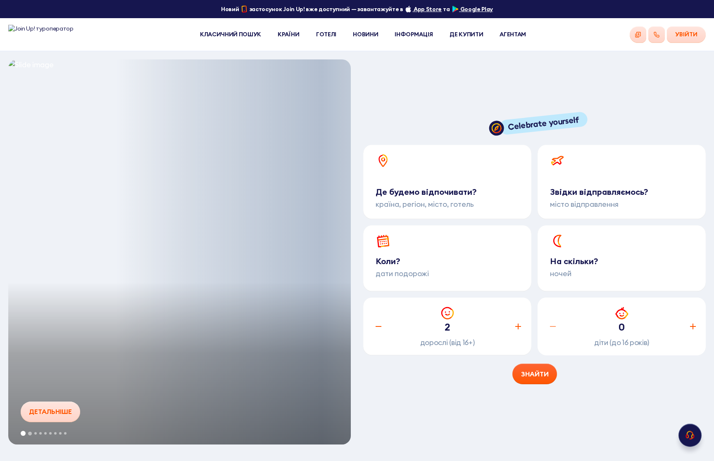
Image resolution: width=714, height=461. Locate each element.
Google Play (476, 9)
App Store (427, 9)
